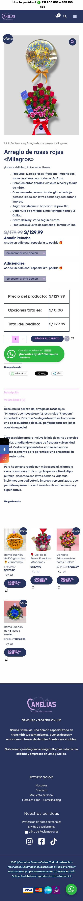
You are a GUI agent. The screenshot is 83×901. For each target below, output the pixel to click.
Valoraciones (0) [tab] (14, 399)
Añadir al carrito (47, 339)
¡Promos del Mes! (14, 167)
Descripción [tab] (11, 392)
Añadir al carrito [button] (14, 583)
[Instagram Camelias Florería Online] (4, 458)
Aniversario (18, 143)
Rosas (46, 167)
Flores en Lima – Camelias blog (41, 800)
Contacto (41, 790)
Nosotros (41, 785)
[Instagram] (29, 841)
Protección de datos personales (41, 821)
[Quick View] (11, 575)
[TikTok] (53, 841)
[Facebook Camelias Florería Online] (4, 449)
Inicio (7, 143)
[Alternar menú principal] (75, 16)
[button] (65, 16)
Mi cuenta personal (41, 795)
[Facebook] (41, 841)
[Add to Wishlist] (67, 338)
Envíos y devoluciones (41, 826)
